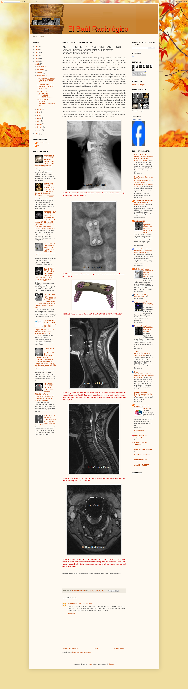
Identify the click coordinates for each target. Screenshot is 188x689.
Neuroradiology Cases (142, 326)
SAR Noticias (139, 431)
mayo (39, 118)
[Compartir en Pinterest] (117, 591)
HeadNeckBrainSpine (142, 455)
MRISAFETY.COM (140, 460)
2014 (37, 58)
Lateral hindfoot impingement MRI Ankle (148, 329)
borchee (90, 664)
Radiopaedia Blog (141, 295)
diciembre (40, 67)
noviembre (41, 70)
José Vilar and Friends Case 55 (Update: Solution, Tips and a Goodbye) (144, 375)
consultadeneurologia (142, 249)
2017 (37, 49)
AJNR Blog (138, 352)
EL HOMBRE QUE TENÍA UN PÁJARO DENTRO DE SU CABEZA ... (45, 86)
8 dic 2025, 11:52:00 (85, 603)
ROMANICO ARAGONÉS (143, 449)
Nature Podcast (140, 155)
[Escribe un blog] (111, 591)
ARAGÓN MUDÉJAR (141, 465)
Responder (71, 613)
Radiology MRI (139, 221)
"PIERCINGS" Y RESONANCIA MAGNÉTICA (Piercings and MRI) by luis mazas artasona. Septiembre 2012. (45, 249)
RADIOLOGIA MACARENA (143, 201)
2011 (37, 133)
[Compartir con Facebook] (115, 591)
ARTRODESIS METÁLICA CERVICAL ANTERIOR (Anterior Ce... (46, 80)
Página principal (38, 36)
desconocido (72, 603)
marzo (39, 124)
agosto (39, 109)
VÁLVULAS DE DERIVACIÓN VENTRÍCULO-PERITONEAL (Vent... (45, 94)
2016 (37, 52)
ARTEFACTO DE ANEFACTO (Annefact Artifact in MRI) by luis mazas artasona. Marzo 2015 (45, 420)
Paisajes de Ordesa (141, 269)
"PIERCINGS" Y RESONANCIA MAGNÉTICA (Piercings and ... (46, 102)
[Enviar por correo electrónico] (109, 591)
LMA (38, 146)
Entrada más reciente (70, 648)
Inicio (96, 648)
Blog (136, 372)
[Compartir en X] (113, 591)
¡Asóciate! (146, 408)
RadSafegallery (148, 304)
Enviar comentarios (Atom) (81, 652)
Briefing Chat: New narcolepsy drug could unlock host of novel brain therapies (143, 158)
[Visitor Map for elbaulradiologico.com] (133, 57)
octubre (40, 73)
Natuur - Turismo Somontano (140, 443)
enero (39, 130)
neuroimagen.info (141, 302)
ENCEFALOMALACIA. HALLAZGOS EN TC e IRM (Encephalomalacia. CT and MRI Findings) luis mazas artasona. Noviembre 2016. (45, 300)
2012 (37, 64)
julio (38, 112)
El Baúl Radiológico (43, 143)
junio (39, 115)
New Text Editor (139, 297)
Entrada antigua (119, 648)
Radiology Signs (140, 392)
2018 (37, 46)
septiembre (41, 75)
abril (39, 121)
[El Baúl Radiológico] (138, 146)
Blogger (111, 664)
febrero (40, 127)
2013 (37, 61)
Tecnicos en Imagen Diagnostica (141, 405)
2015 (37, 55)
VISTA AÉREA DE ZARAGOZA (140, 436)
